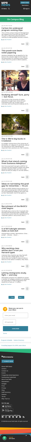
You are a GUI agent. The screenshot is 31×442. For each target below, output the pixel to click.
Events (4, 373)
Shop (3, 390)
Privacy (4, 388)
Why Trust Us (6, 399)
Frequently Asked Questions (10, 375)
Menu (5, 8)
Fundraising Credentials (9, 377)
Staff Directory (6, 392)
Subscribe (15, 328)
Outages (4, 383)
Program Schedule (6, 340)
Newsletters (5, 381)
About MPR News (7, 366)
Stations (4, 394)
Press (3, 386)
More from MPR (6, 379)
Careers (4, 368)
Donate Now (25, 2)
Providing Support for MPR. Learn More (13, 345)
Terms (5, 333)
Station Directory (19, 340)
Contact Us (5, 371)
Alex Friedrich (7, 39)
